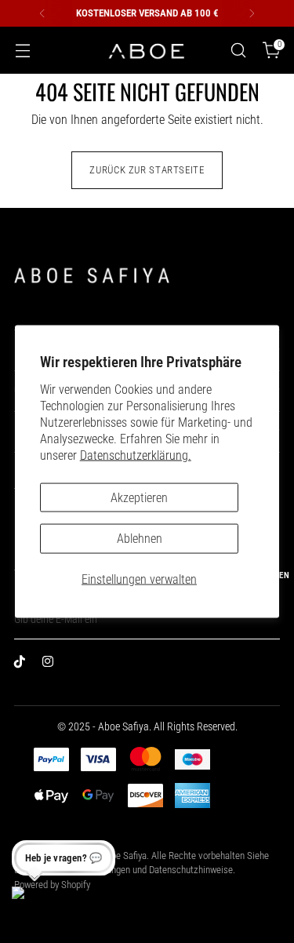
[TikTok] (23, 664)
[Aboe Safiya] (147, 50)
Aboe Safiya (124, 855)
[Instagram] (51, 664)
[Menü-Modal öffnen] (22, 51)
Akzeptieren (139, 497)
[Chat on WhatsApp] (32, 907)
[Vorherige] (42, 13)
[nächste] (251, 13)
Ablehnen (139, 538)
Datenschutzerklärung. (135, 454)
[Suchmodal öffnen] (238, 51)
